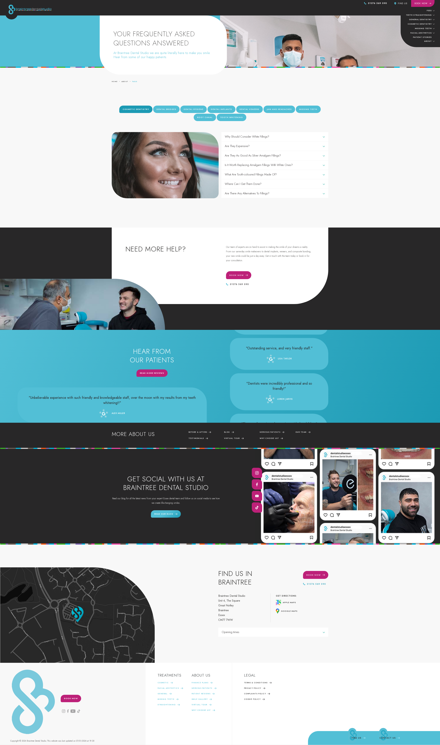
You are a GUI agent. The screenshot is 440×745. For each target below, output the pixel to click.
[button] (431, 10)
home (115, 81)
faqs (134, 81)
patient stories (422, 37)
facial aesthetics (421, 32)
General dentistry (420, 19)
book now (71, 698)
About (428, 41)
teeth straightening (419, 15)
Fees (429, 10)
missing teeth (423, 28)
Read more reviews (152, 373)
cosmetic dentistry (420, 24)
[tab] (135, 109)
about (125, 81)
